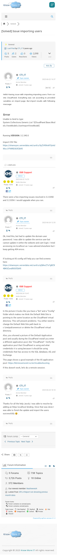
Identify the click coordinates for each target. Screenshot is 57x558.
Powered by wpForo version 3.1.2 (44, 518)
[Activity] (9, 87)
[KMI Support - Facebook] (7, 192)
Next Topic (26, 441)
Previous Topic (13, 441)
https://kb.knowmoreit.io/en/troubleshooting (28, 363)
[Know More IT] (11, 5)
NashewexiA (31, 488)
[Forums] (4, 24)
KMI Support (25, 172)
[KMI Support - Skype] (10, 192)
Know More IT (28, 550)
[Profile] (7, 87)
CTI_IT (20, 48)
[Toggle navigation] (52, 5)
